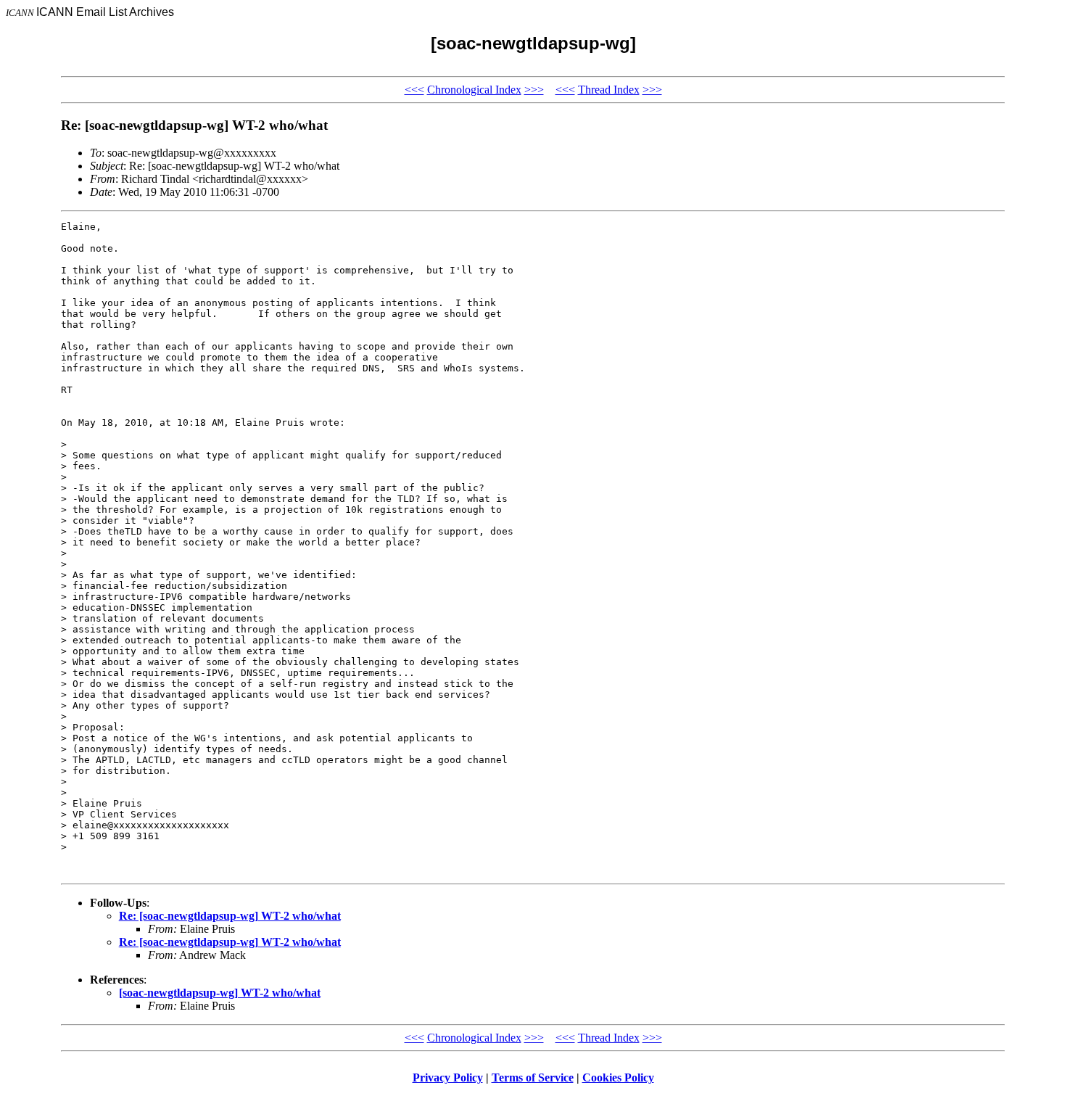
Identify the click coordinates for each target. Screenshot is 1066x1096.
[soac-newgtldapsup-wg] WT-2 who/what (220, 992)
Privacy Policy (448, 1077)
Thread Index (609, 89)
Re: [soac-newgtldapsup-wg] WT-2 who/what (230, 916)
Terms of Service (533, 1077)
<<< (414, 89)
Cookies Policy (618, 1077)
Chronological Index (474, 89)
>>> (534, 89)
